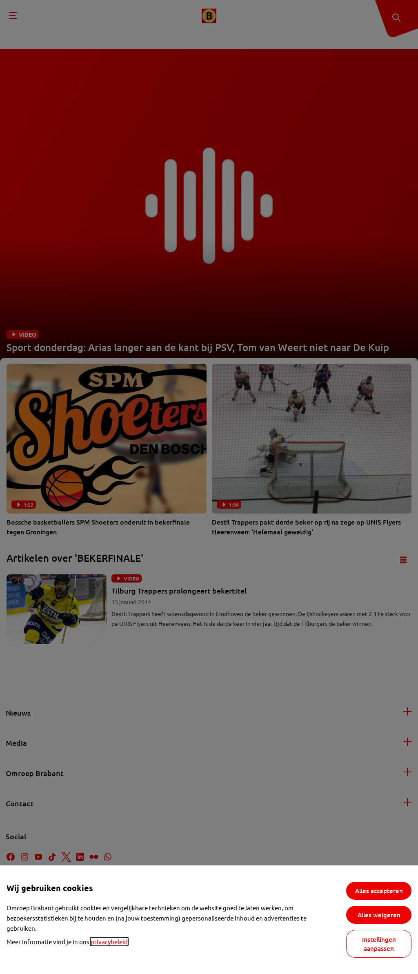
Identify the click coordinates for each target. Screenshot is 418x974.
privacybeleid (109, 941)
